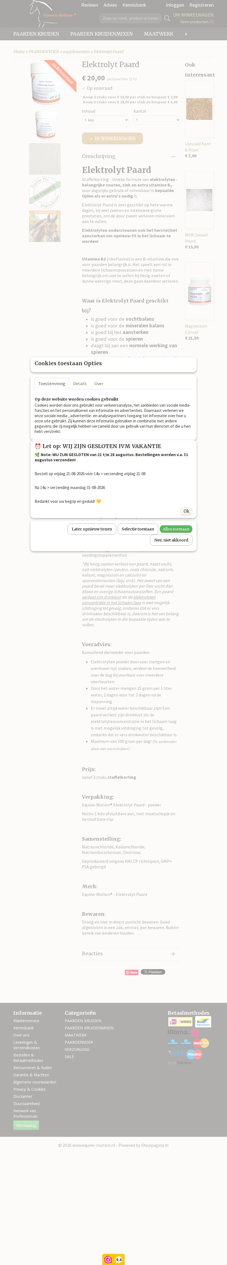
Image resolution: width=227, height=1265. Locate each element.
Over (98, 383)
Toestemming (51, 383)
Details (80, 383)
